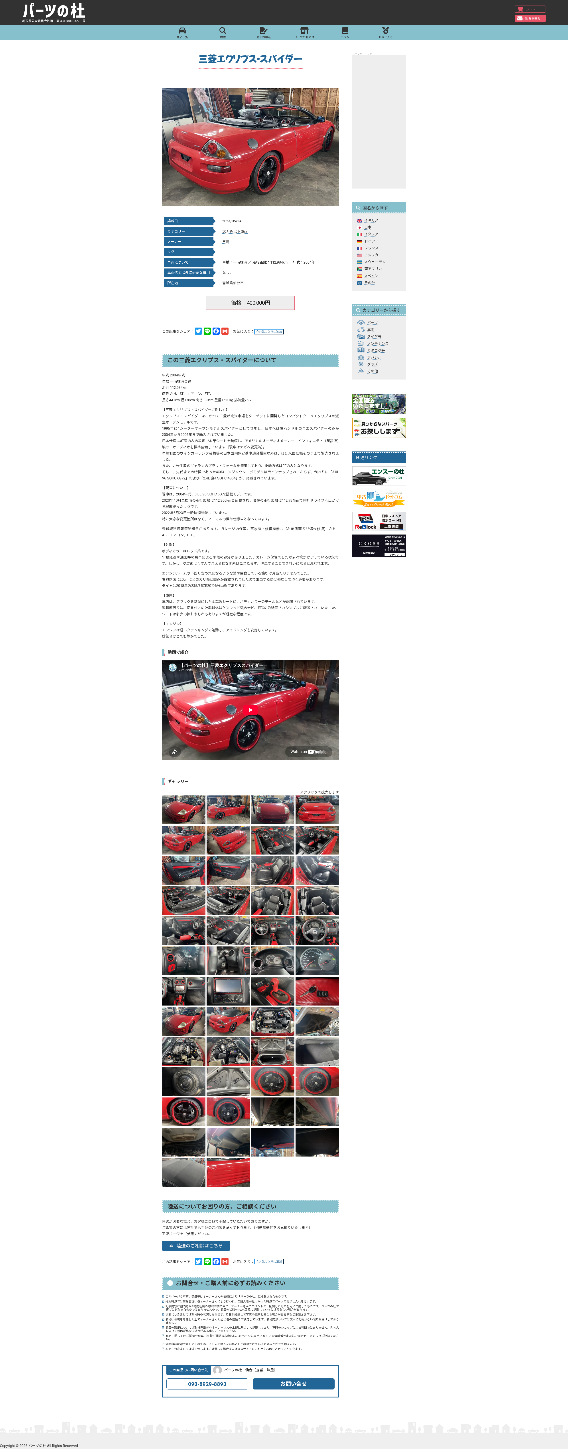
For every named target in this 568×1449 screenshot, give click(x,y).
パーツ (372, 323)
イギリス (371, 220)
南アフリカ (373, 269)
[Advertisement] (379, 122)
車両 (370, 330)
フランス (371, 248)
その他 (369, 283)
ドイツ (369, 241)
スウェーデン (375, 262)
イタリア (371, 234)
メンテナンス (378, 344)
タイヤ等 (374, 336)
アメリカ (371, 255)
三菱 (225, 242)
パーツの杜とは (304, 37)
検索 (223, 37)
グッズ (372, 364)
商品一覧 (182, 37)
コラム (345, 37)
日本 (367, 227)
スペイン (371, 276)
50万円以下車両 (235, 231)
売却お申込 (263, 37)
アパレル (374, 357)
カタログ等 (376, 350)
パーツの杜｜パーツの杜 (53, 12)
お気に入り (386, 37)
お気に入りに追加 (270, 331)
